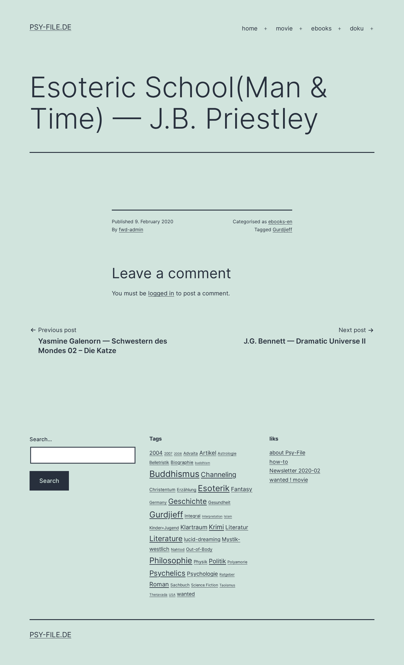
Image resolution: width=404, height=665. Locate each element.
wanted (186, 594)
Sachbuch (180, 585)
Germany (158, 502)
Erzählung (186, 489)
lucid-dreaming (202, 539)
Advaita (190, 453)
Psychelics (167, 573)
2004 (156, 452)
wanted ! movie (288, 480)
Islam (228, 516)
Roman (159, 584)
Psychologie (202, 573)
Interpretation (212, 516)
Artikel (207, 452)
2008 (178, 454)
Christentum (162, 489)
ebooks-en (280, 221)
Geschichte (187, 501)
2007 (168, 454)
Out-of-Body (199, 549)
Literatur (236, 527)
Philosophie (170, 560)
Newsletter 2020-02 (294, 470)
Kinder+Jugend (164, 527)
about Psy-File (287, 452)
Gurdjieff (282, 229)
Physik (200, 561)
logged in (161, 293)
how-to (278, 462)
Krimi (216, 527)
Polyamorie (237, 562)
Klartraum (193, 527)
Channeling (218, 474)
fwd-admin (131, 229)
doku (357, 28)
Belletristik (159, 462)
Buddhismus (174, 474)
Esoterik (214, 488)
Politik (217, 561)
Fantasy (241, 489)
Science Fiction (204, 585)
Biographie (182, 462)
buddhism (202, 463)
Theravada (158, 595)
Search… (41, 439)
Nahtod (178, 549)
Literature (165, 538)
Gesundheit (219, 502)
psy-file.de (50, 27)
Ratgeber (227, 574)
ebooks (321, 28)
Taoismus (227, 585)
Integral (193, 516)
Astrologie (227, 453)
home (250, 28)
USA (172, 595)
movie (284, 28)
